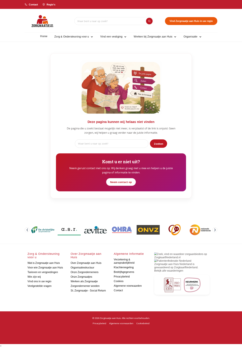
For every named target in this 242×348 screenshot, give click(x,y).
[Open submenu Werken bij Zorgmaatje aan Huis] (175, 36)
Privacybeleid (99, 323)
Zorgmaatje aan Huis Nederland (173, 264)
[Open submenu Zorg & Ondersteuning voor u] (91, 36)
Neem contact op (121, 182)
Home (43, 36)
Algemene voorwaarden (121, 323)
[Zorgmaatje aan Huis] (42, 21)
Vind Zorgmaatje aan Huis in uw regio (191, 21)
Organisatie (190, 36)
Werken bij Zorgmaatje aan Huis (153, 36)
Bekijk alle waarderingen (168, 270)
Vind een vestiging (111, 36)
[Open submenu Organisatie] (200, 36)
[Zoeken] (149, 21)
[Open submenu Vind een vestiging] (125, 36)
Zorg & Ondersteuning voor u (71, 36)
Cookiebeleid (142, 323)
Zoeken (158, 143)
